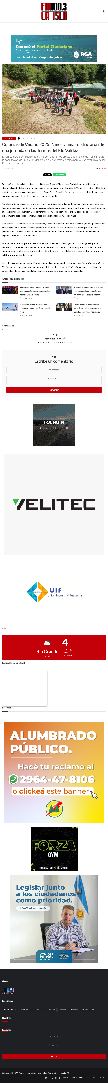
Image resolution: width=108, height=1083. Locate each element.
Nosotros (6, 1018)
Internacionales (88, 1010)
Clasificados (90, 1077)
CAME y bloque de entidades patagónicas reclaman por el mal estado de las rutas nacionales (87, 308)
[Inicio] (54, 11)
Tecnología (50, 1010)
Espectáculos (37, 1010)
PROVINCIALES (9, 138)
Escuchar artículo (28, 138)
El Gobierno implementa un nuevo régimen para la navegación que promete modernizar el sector (88, 291)
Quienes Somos (76, 1077)
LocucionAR (64, 1073)
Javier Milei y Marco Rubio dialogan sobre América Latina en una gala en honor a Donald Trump (35, 291)
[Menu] (3, 12)
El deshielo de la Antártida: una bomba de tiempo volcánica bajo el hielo (35, 308)
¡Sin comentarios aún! (55, 338)
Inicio (65, 1077)
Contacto (6, 1030)
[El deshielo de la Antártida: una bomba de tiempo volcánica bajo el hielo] (10, 307)
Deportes (74, 1010)
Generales (24, 1010)
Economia (63, 1010)
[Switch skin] (104, 12)
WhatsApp (60, 175)
